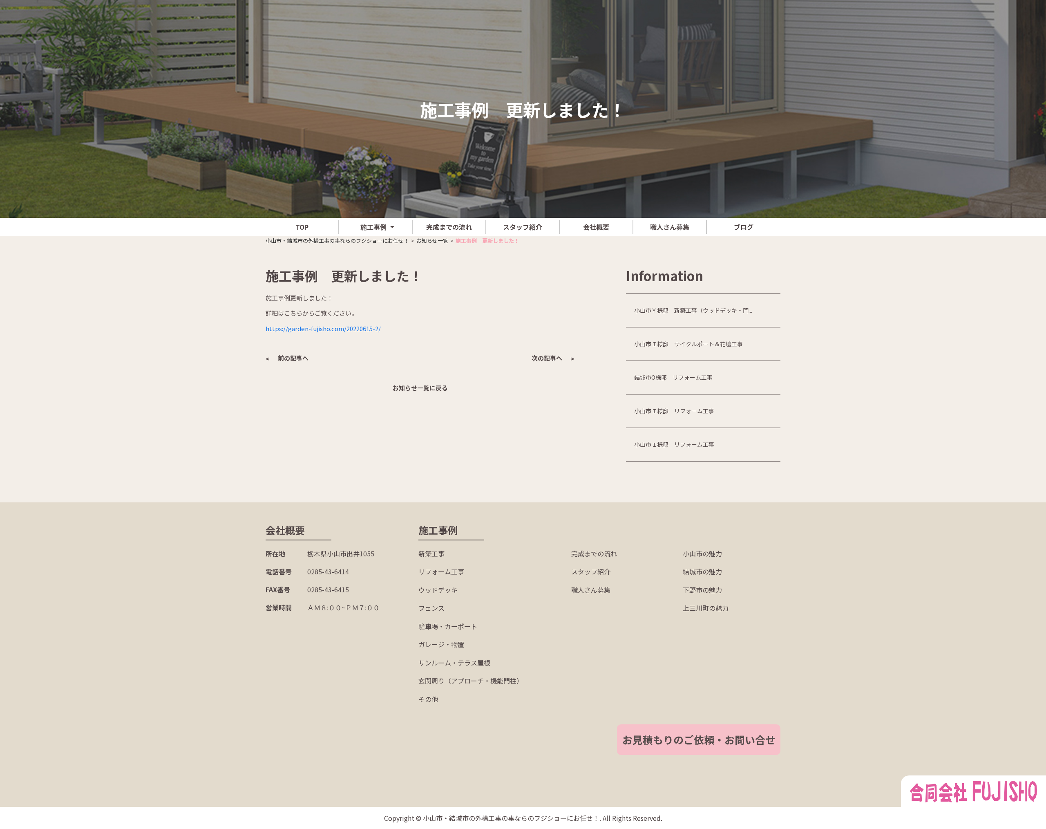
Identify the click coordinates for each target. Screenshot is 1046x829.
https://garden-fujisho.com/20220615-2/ (323, 328)
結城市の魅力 (702, 571)
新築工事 (431, 553)
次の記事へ (547, 358)
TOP (301, 227)
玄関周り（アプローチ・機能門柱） (470, 681)
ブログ (743, 227)
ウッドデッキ (438, 590)
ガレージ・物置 (441, 644)
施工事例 (373, 227)
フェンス (431, 608)
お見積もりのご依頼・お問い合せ (699, 739)
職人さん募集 (669, 227)
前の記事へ (293, 358)
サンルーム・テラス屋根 (454, 663)
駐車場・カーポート (447, 626)
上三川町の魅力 (706, 608)
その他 (428, 699)
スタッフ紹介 (522, 227)
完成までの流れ (449, 227)
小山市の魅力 (702, 553)
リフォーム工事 (441, 571)
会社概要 (596, 227)
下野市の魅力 (702, 590)
